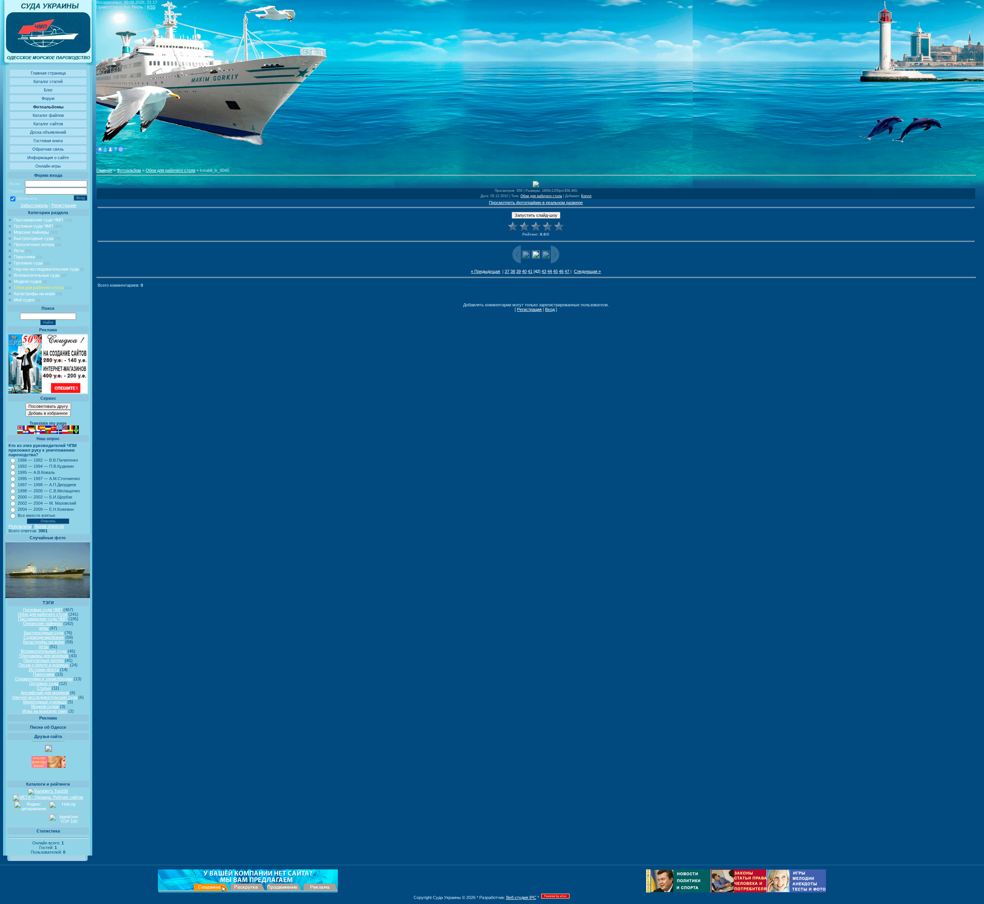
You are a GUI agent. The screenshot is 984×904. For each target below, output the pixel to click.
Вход (550, 309)
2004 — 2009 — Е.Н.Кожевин (46, 509)
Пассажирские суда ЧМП (38, 220)
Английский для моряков (45, 692)
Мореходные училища (44, 702)
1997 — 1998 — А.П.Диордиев (47, 484)
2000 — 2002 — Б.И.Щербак (45, 497)
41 (530, 271)
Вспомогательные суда (37, 275)
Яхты (19, 250)
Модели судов (28, 281)
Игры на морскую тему (44, 711)
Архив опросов (49, 526)
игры (43, 628)
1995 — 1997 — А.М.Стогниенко (49, 478)
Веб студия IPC (521, 897)
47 (567, 271)
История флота (44, 669)
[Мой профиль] (110, 148)
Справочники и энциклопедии (44, 678)
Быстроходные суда (33, 238)
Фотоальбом (129, 170)
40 (524, 271)
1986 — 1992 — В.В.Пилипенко (48, 460)
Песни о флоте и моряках (43, 665)
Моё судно (24, 299)
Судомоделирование (43, 637)
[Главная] (99, 148)
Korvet (586, 196)
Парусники (24, 256)
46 (561, 271)
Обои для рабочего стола (38, 287)
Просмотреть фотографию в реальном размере (536, 202)
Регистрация (64, 205)
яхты (43, 646)
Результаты (19, 526)
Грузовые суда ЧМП (33, 226)
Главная (104, 170)
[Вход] (120, 148)
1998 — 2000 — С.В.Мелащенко (49, 491)
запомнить (27, 198)
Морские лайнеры (31, 232)
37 (507, 271)
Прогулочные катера (34, 244)
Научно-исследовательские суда (46, 269)
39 (518, 271)
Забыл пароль (34, 205)
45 (555, 271)
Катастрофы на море (34, 293)
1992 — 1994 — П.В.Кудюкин (46, 466)
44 (549, 271)
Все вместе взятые (36, 515)
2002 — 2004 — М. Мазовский (47, 503)
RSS (151, 7)
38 (512, 271)
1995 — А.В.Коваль (36, 472)
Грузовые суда (28, 263)
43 (544, 271)
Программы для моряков (43, 655)
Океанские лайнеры (42, 623)
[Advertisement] (536, 160)
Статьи (44, 688)
